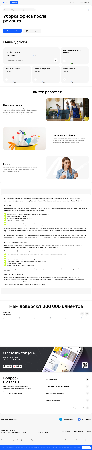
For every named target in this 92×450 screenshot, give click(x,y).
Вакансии (53, 440)
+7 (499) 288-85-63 (84, 2)
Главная (6, 10)
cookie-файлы (17, 447)
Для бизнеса (66, 440)
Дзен (89, 432)
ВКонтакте (78, 432)
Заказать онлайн (12, 31)
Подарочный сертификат (17, 440)
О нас (2, 440)
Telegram (66, 432)
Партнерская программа (37, 440)
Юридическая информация (83, 440)
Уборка (13, 10)
